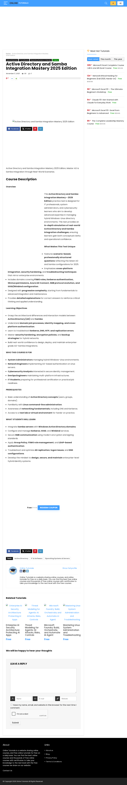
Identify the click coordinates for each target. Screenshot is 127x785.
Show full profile (70, 568)
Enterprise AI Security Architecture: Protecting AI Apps (13, 630)
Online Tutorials (27, 568)
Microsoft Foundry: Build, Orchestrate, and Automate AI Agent (52, 630)
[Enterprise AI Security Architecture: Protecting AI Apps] (14, 605)
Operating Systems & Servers (41, 60)
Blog (48, 754)
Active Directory (12, 60)
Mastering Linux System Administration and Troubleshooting (72, 630)
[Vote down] (12, 78)
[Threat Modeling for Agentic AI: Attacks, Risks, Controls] (34, 605)
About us (49, 750)
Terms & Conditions (54, 761)
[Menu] (6, 3)
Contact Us (7, 770)
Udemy (55, 60)
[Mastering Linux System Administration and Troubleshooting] (72, 605)
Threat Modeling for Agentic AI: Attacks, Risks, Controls (32, 630)
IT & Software (24, 60)
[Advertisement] (63, 26)
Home (8, 54)
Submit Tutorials (113, 3)
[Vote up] (16, 78)
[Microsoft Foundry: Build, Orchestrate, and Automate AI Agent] (53, 605)
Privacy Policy (51, 758)
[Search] (106, 3)
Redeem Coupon (48, 507)
